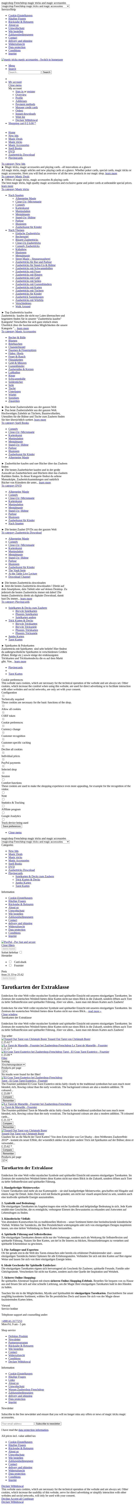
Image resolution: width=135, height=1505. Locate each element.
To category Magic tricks (15, 189)
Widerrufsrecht (16, 44)
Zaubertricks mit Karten (28, 287)
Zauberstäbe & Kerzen (21, 369)
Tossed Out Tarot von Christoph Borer (69, 1039)
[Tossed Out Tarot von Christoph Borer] (24, 1039)
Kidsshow (21, 249)
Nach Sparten (16, 195)
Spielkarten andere (25, 617)
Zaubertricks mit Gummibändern (33, 284)
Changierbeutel (16, 347)
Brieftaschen (15, 343)
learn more (111, 173)
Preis (4, 971)
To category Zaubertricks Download (21, 532)
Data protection (16, 47)
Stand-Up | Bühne (25, 217)
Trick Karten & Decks (20, 620)
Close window (9, 1014)
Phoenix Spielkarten (26, 614)
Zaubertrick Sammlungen (29, 296)
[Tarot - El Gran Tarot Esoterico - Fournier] (32, 1051)
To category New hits (13, 163)
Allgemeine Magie (25, 198)
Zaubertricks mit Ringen (28, 274)
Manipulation (22, 211)
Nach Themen (16, 230)
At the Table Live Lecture (22, 573)
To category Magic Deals (15, 176)
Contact (12, 37)
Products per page (11, 1067)
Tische (12, 388)
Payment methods (25, 104)
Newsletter (14, 1339)
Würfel (12, 394)
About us (13, 24)
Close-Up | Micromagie (28, 201)
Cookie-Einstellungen (20, 15)
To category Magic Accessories (18, 331)
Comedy (20, 204)
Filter (4, 1058)
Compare (7, 1097)
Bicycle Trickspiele (26, 626)
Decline (6, 1498)
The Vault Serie (17, 570)
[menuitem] (71, 15)
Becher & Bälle (17, 337)
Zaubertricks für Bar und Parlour (33, 261)
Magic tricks (15, 857)
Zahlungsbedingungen (20, 34)
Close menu (15, 85)
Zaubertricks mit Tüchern (29, 290)
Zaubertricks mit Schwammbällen (34, 268)
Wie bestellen (15, 31)
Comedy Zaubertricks (27, 246)
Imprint (12, 53)
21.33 (10, 974)
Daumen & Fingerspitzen (22, 350)
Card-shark (20, 961)
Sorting (5, 1061)
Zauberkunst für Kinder (28, 227)
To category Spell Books (15, 422)
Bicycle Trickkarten (26, 623)
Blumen (12, 340)
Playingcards (15, 873)
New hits (13, 850)
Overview (21, 94)
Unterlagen (14, 391)
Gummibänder (16, 366)
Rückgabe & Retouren (20, 21)
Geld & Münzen (17, 362)
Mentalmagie (22, 214)
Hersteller (6, 955)
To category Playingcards (15, 601)
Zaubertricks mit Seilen (28, 281)
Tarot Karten (15, 639)
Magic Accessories (18, 860)
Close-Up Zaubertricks (28, 242)
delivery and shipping (20, 40)
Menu (11, 65)
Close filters (8, 945)
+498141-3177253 (11, 1321)
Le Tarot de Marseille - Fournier (90, 1045)
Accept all (16, 1498)
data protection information (33, 1429)
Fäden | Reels (15, 353)
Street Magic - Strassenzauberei (32, 258)
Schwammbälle (16, 378)
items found (9, 948)
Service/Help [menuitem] (17, 31)
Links (11, 1379)
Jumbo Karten (16, 636)
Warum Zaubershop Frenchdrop (26, 1389)
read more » (94, 1011)
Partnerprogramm (18, 1342)
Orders (19, 110)
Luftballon (14, 372)
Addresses (21, 101)
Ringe (11, 375)
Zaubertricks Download (21, 870)
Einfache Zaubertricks (27, 233)
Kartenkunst (22, 207)
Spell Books (15, 863)
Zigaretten (14, 400)
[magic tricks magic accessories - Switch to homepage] (32, 59)
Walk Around (22, 306)
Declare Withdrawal (26, 120)
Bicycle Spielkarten (26, 610)
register (31, 91)
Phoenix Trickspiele (26, 633)
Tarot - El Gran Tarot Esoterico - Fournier (86, 1051)
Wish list (20, 116)
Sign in (19, 91)
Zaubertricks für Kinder (28, 293)
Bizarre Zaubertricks (26, 239)
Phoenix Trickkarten (26, 630)
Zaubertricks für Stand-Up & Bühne (35, 265)
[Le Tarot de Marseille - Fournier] (36, 1045)
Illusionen (20, 223)
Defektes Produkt (18, 1336)
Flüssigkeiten (15, 359)
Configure (28, 1498)
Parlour (19, 220)
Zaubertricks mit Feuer (28, 271)
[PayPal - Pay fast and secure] (18, 942)
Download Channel (19, 576)
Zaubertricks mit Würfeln (29, 300)
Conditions (14, 50)
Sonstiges (13, 397)
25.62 (20, 974)
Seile (11, 385)
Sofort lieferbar (10, 952)
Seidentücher (15, 381)
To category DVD (11, 485)
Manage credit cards (26, 107)
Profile (19, 97)
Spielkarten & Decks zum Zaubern (27, 607)
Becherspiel (21, 236)
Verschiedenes (23, 303)
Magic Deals (15, 854)
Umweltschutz (16, 28)
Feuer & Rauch (16, 356)
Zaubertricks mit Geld (27, 277)
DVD (11, 866)
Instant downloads (25, 113)
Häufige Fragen (17, 18)
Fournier (19, 965)
